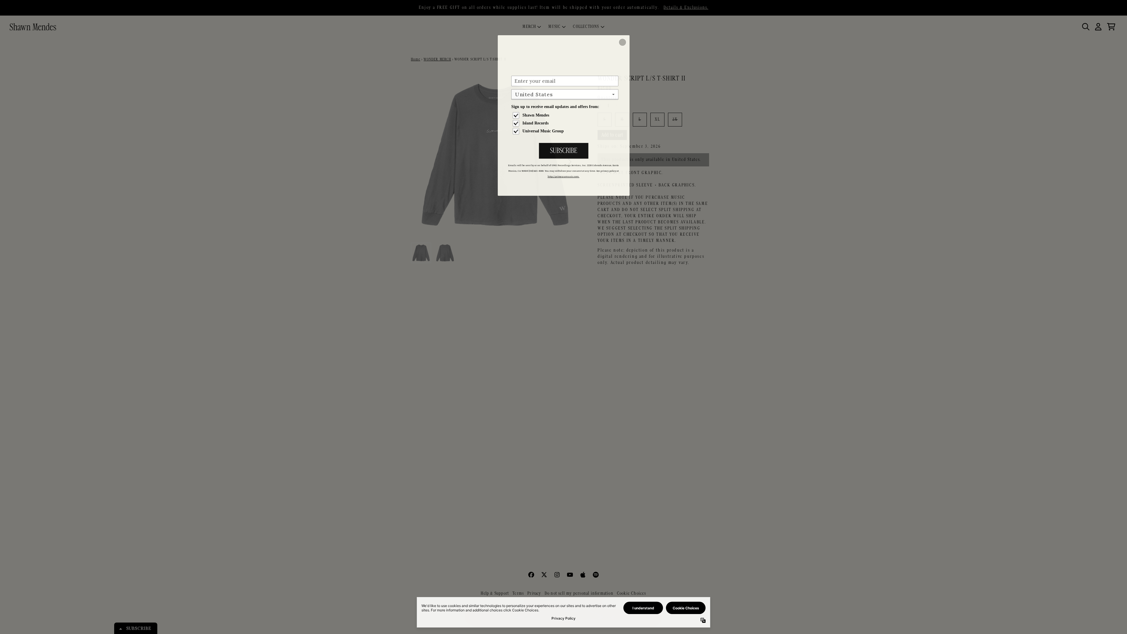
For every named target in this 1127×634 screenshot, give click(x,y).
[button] (622, 42)
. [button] (563, 151)
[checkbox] (565, 115)
